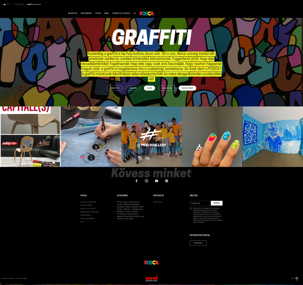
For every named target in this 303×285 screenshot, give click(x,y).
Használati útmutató (89, 212)
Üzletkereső (19, 4)
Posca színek (86, 205)
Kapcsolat (157, 202)
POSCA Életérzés (87, 218)
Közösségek (86, 13)
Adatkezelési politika (8, 278)
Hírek (106, 13)
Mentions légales (22, 278)
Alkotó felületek (87, 209)
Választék (72, 13)
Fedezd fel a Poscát (121, 13)
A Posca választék (88, 202)
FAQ (82, 222)
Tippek (98, 13)
